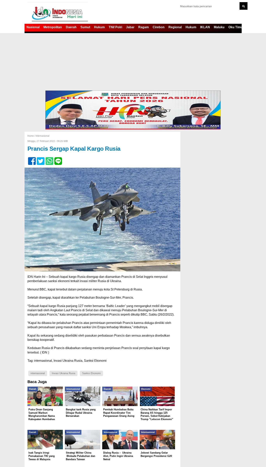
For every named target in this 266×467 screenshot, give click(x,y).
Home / (31, 136)
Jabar (130, 27)
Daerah (71, 27)
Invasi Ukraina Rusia (63, 373)
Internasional (42, 136)
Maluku (219, 27)
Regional (175, 27)
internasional (38, 373)
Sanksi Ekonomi (91, 373)
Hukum (99, 27)
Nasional (33, 27)
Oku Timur (236, 27)
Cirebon (159, 27)
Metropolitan (52, 27)
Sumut (85, 27)
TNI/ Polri (115, 27)
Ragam (143, 27)
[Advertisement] (133, 61)
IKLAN (205, 27)
